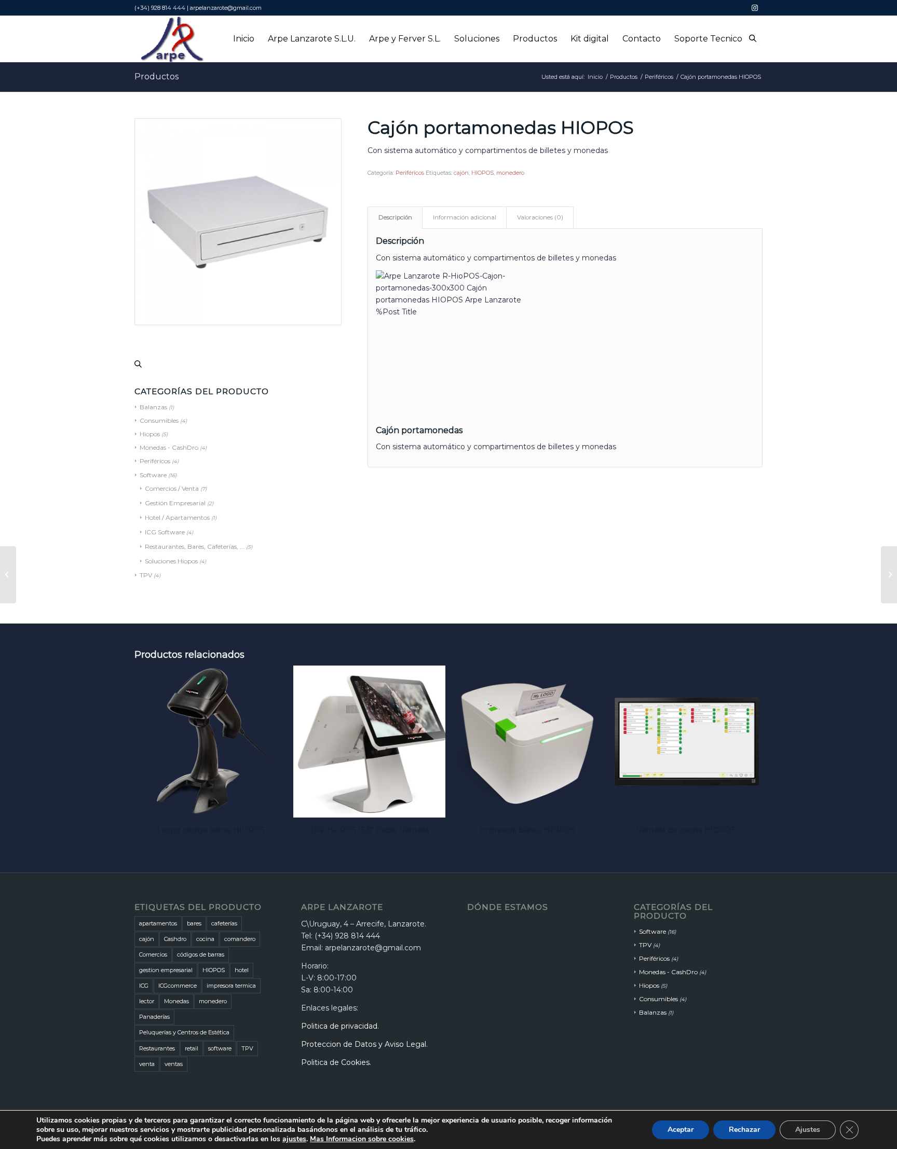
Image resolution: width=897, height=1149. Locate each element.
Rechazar (744, 1129)
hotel (242, 970)
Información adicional (464, 217)
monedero (510, 172)
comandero (239, 939)
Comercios (153, 954)
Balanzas (653, 1012)
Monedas (176, 1001)
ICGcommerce (177, 985)
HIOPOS (482, 172)
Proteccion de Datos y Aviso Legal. (364, 1044)
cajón (461, 172)
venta (147, 1064)
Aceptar (681, 1129)
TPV (146, 575)
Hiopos (649, 985)
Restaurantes (157, 1048)
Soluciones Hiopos (171, 561)
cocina (205, 939)
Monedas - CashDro (668, 972)
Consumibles (658, 999)
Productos (156, 76)
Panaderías (154, 1016)
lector (146, 1001)
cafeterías (224, 923)
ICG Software (165, 532)
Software (652, 931)
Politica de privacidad (339, 1026)
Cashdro (175, 939)
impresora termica (231, 985)
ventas (174, 1064)
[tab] (395, 217)
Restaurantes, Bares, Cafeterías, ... (194, 546)
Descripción (395, 217)
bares (194, 923)
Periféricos (410, 172)
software (220, 1048)
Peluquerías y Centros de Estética (184, 1032)
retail (191, 1048)
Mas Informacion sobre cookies (362, 1139)
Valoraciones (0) (540, 217)
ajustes (294, 1139)
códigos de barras (200, 954)
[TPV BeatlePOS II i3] (889, 574)
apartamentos (158, 923)
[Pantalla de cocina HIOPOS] (8, 574)
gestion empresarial (166, 970)
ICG (143, 985)
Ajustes (807, 1129)
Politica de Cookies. (336, 1062)
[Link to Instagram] (755, 8)
